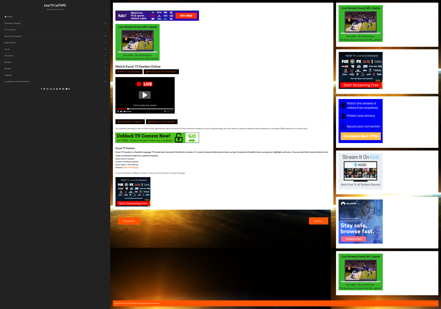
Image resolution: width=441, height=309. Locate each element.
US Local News (10, 30)
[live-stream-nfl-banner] (137, 62)
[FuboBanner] (157, 22)
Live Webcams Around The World (17, 81)
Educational (9, 55)
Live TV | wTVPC (55, 5)
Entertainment (10, 43)
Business (8, 62)
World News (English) (13, 23)
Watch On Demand (129, 71)
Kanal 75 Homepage (131, 167)
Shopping (8, 75)
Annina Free (146, 303)
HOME (9, 17)
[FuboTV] (132, 208)
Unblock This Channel (161, 121)
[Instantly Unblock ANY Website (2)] (157, 144)
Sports (7, 49)
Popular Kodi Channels (13, 36)
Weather (8, 68)
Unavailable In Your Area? (161, 71)
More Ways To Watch (130, 121)
